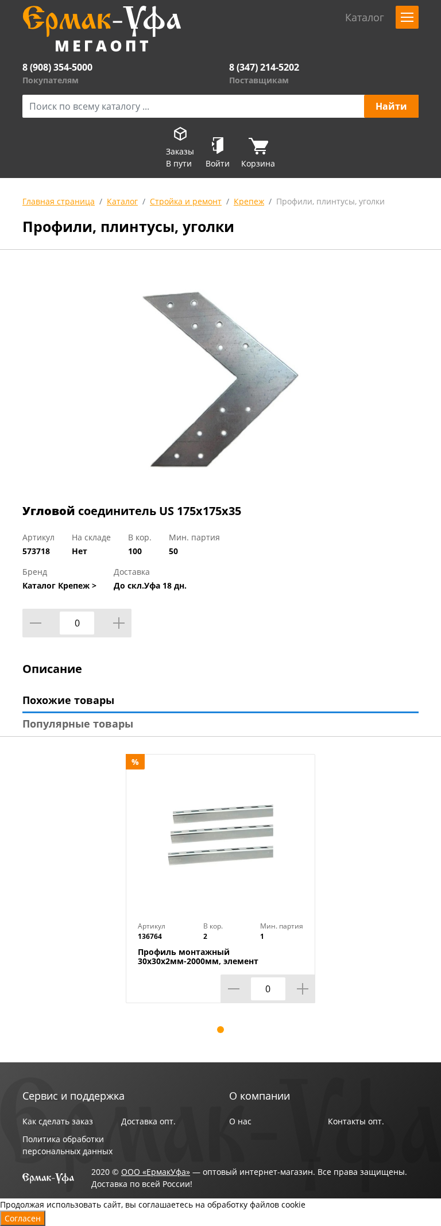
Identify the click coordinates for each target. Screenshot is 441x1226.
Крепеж (249, 201)
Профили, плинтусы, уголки (330, 201)
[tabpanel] (220, 887)
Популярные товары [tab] (77, 723)
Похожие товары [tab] (68, 700)
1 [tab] (220, 1029)
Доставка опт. (148, 1121)
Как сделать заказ (57, 1121)
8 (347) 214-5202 (264, 67)
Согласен (23, 1218)
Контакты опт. (356, 1121)
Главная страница (58, 201)
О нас (240, 1121)
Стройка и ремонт (186, 201)
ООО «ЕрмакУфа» (155, 1171)
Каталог (122, 201)
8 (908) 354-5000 (57, 67)
